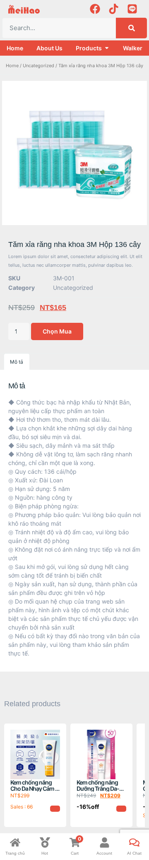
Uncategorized (38, 65)
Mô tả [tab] (16, 362)
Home (12, 65)
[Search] (131, 28)
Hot (44, 853)
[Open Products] (107, 48)
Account (104, 853)
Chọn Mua (57, 331)
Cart (75, 853)
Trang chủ (15, 853)
